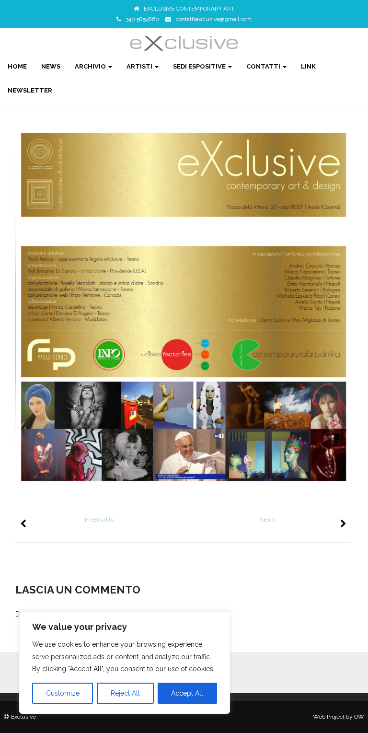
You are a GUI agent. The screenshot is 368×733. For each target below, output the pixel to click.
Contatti (264, 66)
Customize (63, 693)
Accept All (187, 693)
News (50, 66)
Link (308, 66)
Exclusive (23, 716)
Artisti (140, 66)
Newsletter (30, 90)
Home (17, 66)
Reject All (125, 693)
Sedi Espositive (200, 66)
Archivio (91, 66)
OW (359, 716)
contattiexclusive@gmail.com (214, 19)
